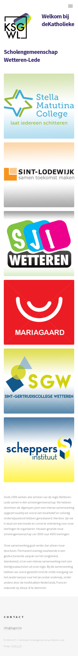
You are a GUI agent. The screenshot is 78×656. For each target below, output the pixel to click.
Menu (70, 6)
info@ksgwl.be (13, 628)
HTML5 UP (16, 645)
